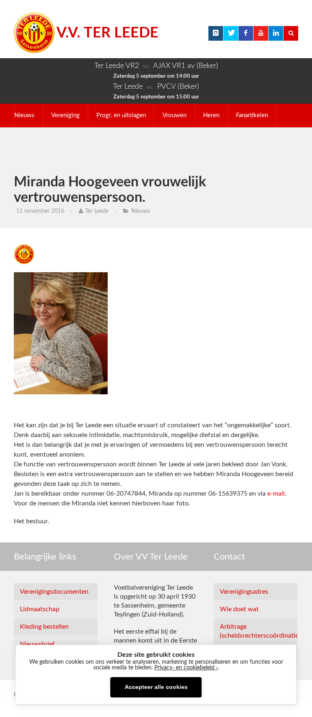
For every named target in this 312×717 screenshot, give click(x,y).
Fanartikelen (252, 115)
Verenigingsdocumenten (54, 591)
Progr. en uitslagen (121, 115)
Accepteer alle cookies (156, 687)
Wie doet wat (239, 609)
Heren (211, 115)
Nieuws (24, 115)
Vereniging (65, 115)
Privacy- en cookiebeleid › (186, 668)
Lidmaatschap (39, 609)
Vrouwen (174, 115)
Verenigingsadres (244, 591)
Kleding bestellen (44, 626)
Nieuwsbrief (37, 644)
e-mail (275, 493)
